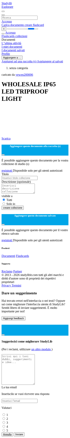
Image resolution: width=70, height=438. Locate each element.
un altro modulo (41, 349)
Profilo (6, 53)
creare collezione (12, 207)
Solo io (10, 203)
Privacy (7, 285)
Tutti (9, 200)
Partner (17, 271)
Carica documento (13, 25)
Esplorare (7, 6)
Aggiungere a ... (12, 57)
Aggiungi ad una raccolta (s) (19, 61)
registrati (7, 170)
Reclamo (7, 271)
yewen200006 (24, 74)
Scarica (6, 138)
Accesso (7, 21)
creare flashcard (34, 25)
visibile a (7, 196)
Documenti (8, 256)
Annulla (7, 434)
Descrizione (16, 181)
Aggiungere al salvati (50, 61)
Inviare (19, 434)
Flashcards (8, 36)
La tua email (9, 387)
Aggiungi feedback (13, 318)
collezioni (21, 36)
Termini (16, 285)
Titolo (5, 174)
